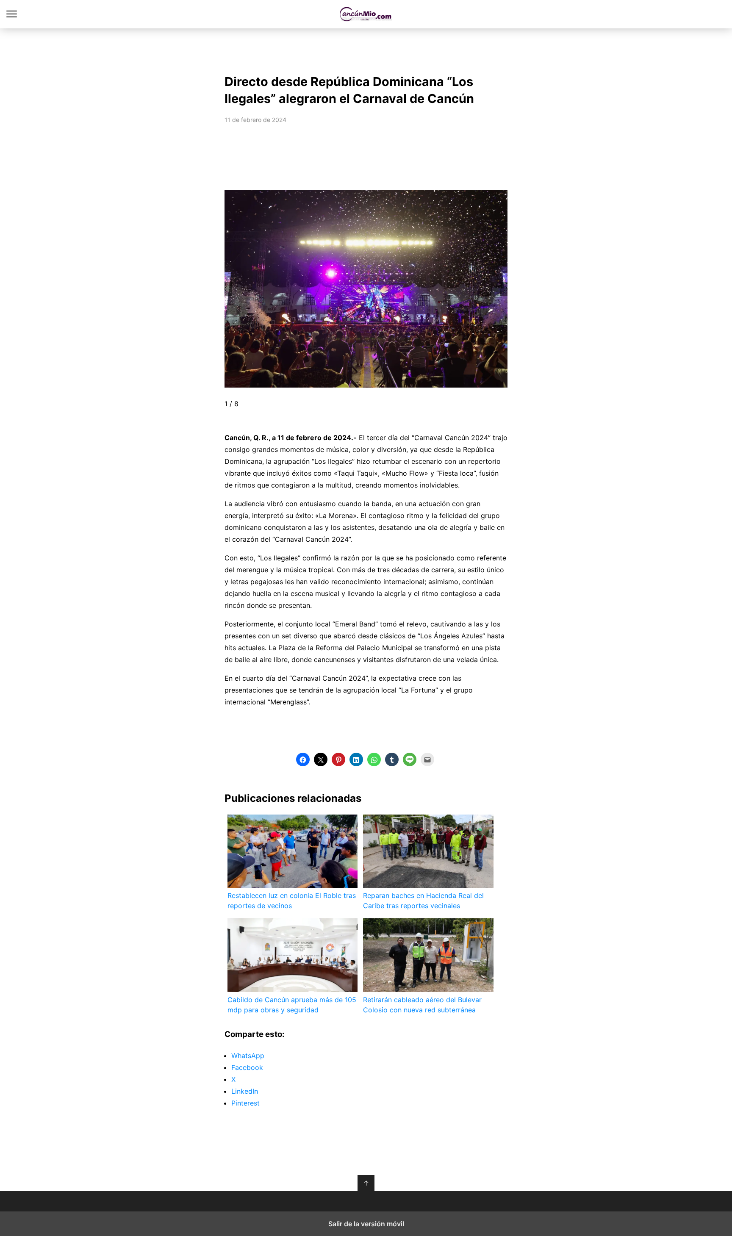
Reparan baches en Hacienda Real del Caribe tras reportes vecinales (423, 900)
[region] (366, 49)
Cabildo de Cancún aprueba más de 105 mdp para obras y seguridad (291, 1004)
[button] (225, 289)
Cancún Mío (366, 14)
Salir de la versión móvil (366, 1223)
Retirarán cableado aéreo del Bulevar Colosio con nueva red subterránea (422, 1004)
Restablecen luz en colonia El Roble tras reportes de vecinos (291, 900)
